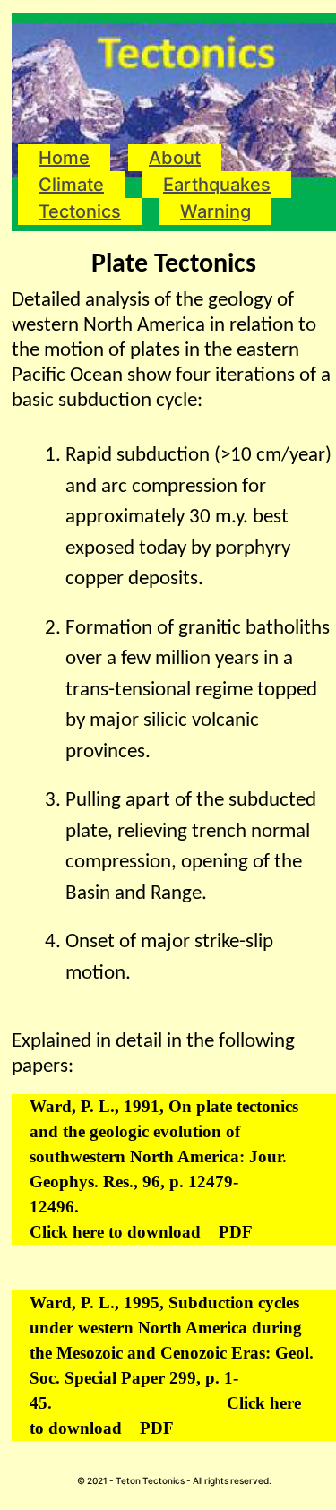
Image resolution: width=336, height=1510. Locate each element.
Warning (215, 211)
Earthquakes (217, 184)
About (175, 157)
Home (64, 157)
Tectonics (80, 211)
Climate (71, 184)
